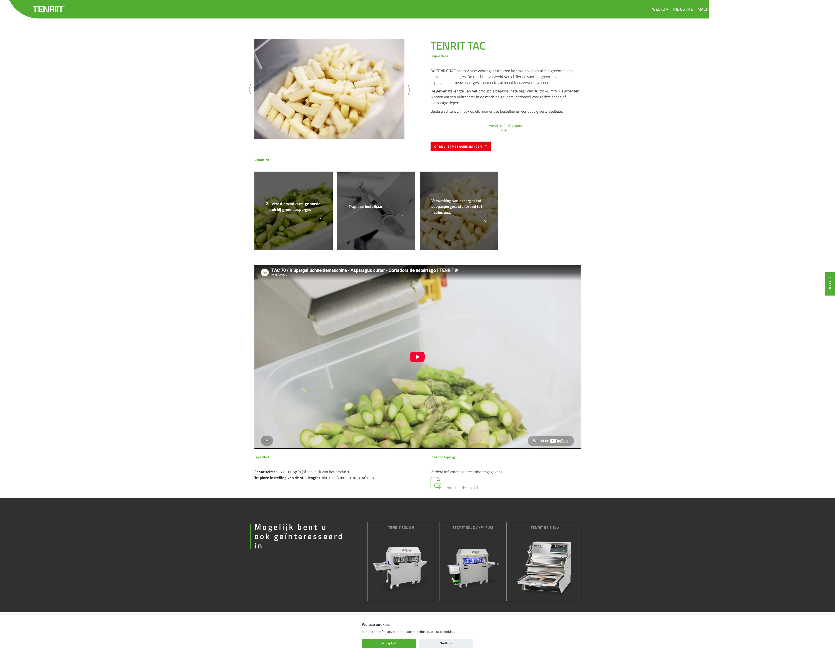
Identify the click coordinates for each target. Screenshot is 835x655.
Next (407, 89)
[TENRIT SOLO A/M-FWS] (473, 567)
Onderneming (736, 9)
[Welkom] (49, 8)
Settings (446, 643)
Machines (707, 9)
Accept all (389, 643)
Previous (251, 89)
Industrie (683, 9)
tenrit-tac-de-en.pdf (461, 488)
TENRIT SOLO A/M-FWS (473, 527)
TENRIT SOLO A (401, 527)
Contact (782, 9)
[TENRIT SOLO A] (401, 567)
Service (762, 9)
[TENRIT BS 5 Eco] (544, 567)
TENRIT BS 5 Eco (545, 527)
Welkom (660, 9)
